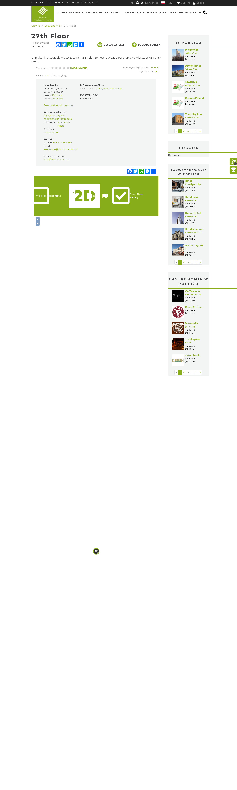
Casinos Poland (194, 98)
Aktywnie (76, 12)
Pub (105, 88)
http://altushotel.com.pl (56, 159)
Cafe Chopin (192, 375)
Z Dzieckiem (93, 12)
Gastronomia (51, 132)
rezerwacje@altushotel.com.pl (60, 149)
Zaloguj (200, 3)
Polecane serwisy (183, 12)
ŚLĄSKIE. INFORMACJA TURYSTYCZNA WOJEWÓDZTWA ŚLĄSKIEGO (64, 2)
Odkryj (61, 12)
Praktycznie (132, 12)
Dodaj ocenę (78, 68)
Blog (163, 12)
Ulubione (185, 3)
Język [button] (170, 3)
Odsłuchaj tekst (114, 45)
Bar (100, 88)
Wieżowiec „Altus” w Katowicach (192, 53)
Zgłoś (154, 67)
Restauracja (115, 88)
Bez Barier (112, 12)
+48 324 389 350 (62, 142)
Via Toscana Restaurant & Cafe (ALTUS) (193, 315)
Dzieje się (150, 12)
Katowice (188, 165)
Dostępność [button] (151, 3)
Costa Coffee (193, 327)
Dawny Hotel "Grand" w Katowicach (193, 69)
